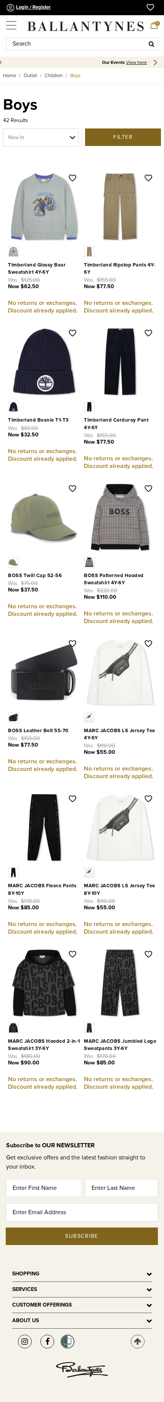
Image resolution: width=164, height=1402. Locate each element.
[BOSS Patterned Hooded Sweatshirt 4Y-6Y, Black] (90, 562)
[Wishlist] (72, 178)
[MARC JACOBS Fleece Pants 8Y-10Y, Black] (14, 872)
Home (9, 76)
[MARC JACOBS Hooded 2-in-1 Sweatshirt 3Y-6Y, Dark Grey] (14, 1027)
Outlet (30, 76)
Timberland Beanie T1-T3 (38, 420)
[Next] (156, 62)
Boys (75, 76)
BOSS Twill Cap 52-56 (35, 576)
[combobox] (82, 44)
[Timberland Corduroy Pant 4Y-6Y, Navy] (90, 406)
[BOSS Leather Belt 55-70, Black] (14, 717)
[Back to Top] (138, 1341)
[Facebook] (47, 1341)
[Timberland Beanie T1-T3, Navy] (14, 406)
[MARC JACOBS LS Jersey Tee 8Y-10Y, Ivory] (90, 872)
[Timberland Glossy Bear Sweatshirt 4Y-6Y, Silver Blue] (14, 251)
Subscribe (81, 1236)
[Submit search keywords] (151, 44)
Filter (123, 137)
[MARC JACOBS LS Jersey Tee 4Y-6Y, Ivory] (90, 717)
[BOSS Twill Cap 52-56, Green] (14, 562)
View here (94, 62)
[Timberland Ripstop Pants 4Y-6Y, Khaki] (90, 251)
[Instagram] (25, 1341)
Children (54, 76)
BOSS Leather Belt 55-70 (38, 731)
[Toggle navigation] (12, 22)
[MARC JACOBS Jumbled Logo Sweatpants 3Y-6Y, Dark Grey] (90, 1027)
